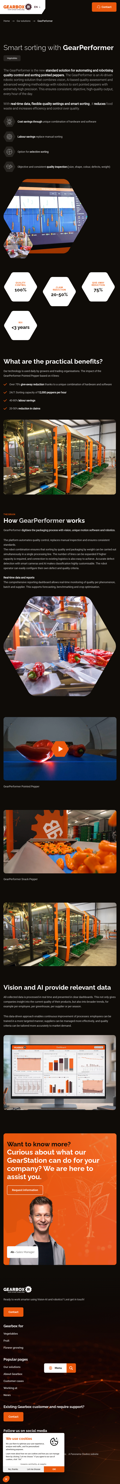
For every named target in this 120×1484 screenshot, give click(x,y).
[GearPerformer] (60, 749)
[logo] (18, 7)
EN (36, 6)
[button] (71, 1368)
